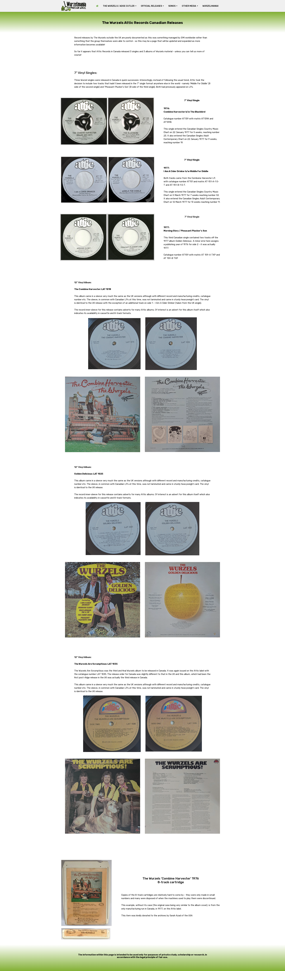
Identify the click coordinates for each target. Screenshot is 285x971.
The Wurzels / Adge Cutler (118, 6)
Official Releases (151, 6)
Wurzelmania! (210, 6)
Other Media (189, 6)
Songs (171, 6)
